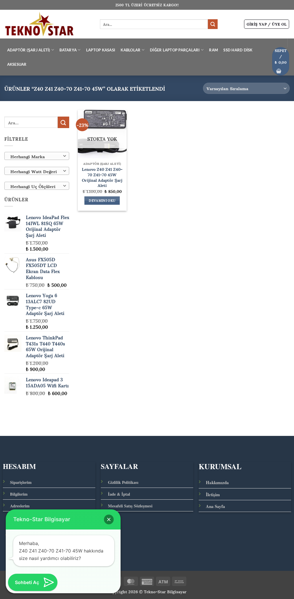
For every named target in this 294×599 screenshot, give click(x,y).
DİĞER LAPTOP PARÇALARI (175, 50)
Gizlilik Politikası (123, 482)
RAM (213, 50)
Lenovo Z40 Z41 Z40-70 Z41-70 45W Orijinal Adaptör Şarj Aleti (102, 177)
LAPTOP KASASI (100, 50)
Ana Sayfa (215, 506)
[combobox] (36, 156)
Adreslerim (20, 506)
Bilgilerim (19, 494)
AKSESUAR (17, 64)
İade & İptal (119, 494)
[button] (266, 24)
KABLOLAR (130, 50)
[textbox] (35, 156)
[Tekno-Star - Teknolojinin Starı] (47, 24)
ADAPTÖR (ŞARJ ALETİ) (28, 50)
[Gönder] (213, 24)
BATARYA (68, 50)
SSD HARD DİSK (237, 50)
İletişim (213, 494)
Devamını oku (102, 200)
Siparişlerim (21, 482)
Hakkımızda (217, 482)
